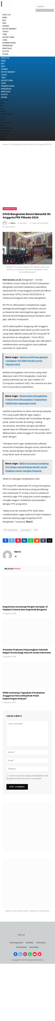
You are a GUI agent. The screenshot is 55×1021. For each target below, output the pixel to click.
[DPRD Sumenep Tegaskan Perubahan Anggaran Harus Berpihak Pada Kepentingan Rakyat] (27, 675)
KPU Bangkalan (11, 530)
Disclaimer (21, 947)
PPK (36, 530)
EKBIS (3, 60)
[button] (1, 4)
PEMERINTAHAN (7, 86)
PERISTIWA (5, 91)
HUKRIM (4, 69)
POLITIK (4, 94)
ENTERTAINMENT (8, 72)
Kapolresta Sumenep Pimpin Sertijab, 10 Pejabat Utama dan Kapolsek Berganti (25, 608)
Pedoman (41, 942)
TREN (3, 77)
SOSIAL (4, 97)
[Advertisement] (27, 178)
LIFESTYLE (5, 58)
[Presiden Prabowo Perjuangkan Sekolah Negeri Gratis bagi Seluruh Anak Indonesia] (27, 632)
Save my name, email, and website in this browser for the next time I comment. (27, 777)
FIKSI (3, 66)
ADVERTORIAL (7, 80)
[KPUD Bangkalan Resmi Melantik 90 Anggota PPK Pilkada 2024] (27, 248)
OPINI (3, 83)
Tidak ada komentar (40, 223)
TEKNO (4, 74)
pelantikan (26, 530)
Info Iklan (34, 947)
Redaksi (30, 942)
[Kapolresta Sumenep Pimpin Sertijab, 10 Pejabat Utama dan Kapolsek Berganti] (27, 589)
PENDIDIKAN (6, 88)
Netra (13, 223)
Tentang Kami (16, 942)
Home (5, 144)
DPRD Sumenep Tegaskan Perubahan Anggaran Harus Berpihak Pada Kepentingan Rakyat (24, 695)
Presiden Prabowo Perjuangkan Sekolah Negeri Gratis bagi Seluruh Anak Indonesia (27, 651)
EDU (4, 20)
